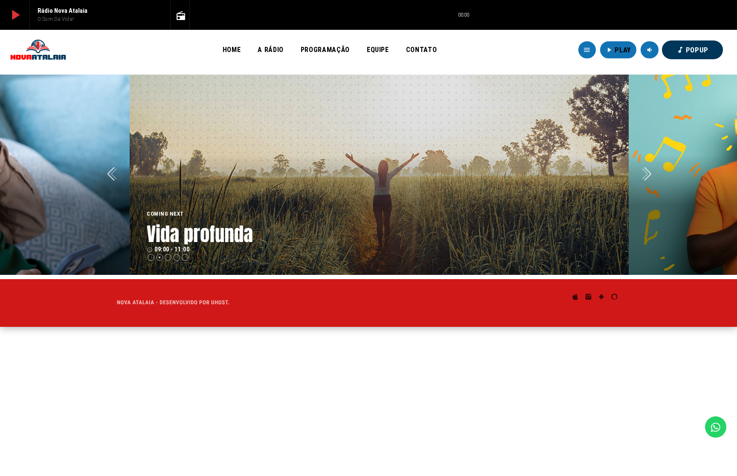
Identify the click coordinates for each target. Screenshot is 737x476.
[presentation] (114, 174)
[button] (151, 257)
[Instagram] (588, 298)
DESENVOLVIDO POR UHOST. (194, 303)
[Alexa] (614, 298)
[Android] (601, 298)
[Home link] (38, 50)
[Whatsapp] (715, 427)
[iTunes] (575, 298)
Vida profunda (200, 233)
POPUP (692, 50)
